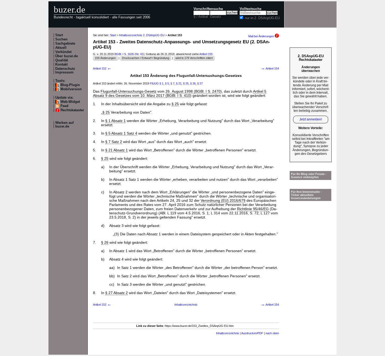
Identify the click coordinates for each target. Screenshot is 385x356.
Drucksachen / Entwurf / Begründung (145, 58)
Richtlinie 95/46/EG (253, 209)
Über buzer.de (66, 56)
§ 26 (193, 83)
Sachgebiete (65, 43)
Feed (64, 106)
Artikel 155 (206, 54)
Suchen (61, 39)
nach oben (272, 333)
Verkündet (63, 52)
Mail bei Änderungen (261, 36)
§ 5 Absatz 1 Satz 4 (121, 133)
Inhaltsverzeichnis (185, 304)
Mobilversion (71, 89)
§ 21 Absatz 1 (116, 150)
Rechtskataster (72, 110)
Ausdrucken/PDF (252, 333)
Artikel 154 (270, 68)
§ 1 (161, 83)
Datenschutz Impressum (65, 70)
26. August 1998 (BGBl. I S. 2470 (193, 91)
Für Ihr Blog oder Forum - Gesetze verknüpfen (308, 175)
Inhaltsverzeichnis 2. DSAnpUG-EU (141, 35)
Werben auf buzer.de (64, 124)
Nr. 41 (139, 54)
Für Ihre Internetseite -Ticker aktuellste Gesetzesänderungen (306, 195)
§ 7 (172, 83)
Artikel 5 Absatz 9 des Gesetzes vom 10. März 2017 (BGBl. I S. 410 (179, 93)
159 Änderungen (105, 58)
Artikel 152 (102, 68)
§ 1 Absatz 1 (115, 121)
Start (59, 35)
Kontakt (61, 64)
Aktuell (61, 48)
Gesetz (215, 17)
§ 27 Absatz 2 (116, 293)
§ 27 (200, 83)
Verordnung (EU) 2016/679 (223, 200)
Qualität (61, 60)
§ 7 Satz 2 (113, 142)
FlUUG (154, 83)
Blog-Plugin (70, 85)
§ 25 (186, 83)
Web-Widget (70, 102)
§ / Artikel (201, 17)
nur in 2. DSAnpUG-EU (262, 18)
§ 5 (167, 83)
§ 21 (179, 83)
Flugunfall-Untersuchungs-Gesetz (128, 91)
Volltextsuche (250, 9)
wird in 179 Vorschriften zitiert (194, 58)
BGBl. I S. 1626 (124, 54)
